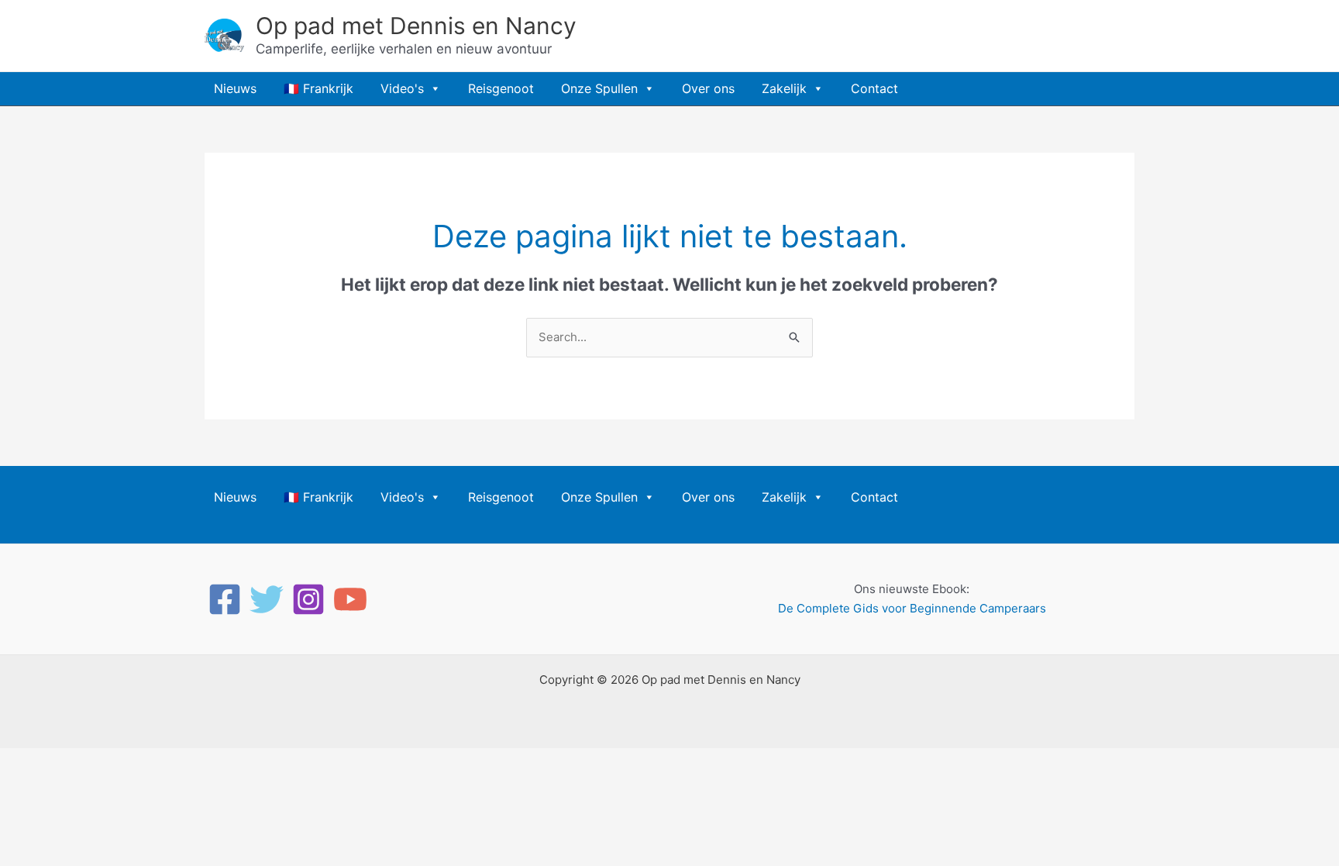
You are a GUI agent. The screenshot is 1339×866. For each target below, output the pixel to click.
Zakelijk (784, 88)
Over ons (708, 88)
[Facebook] (225, 599)
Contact (874, 88)
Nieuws (235, 88)
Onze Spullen (599, 88)
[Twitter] (266, 599)
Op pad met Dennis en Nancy (416, 26)
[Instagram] (308, 599)
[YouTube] (350, 599)
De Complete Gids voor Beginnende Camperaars (912, 608)
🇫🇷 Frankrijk (318, 88)
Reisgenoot (501, 88)
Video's (402, 88)
